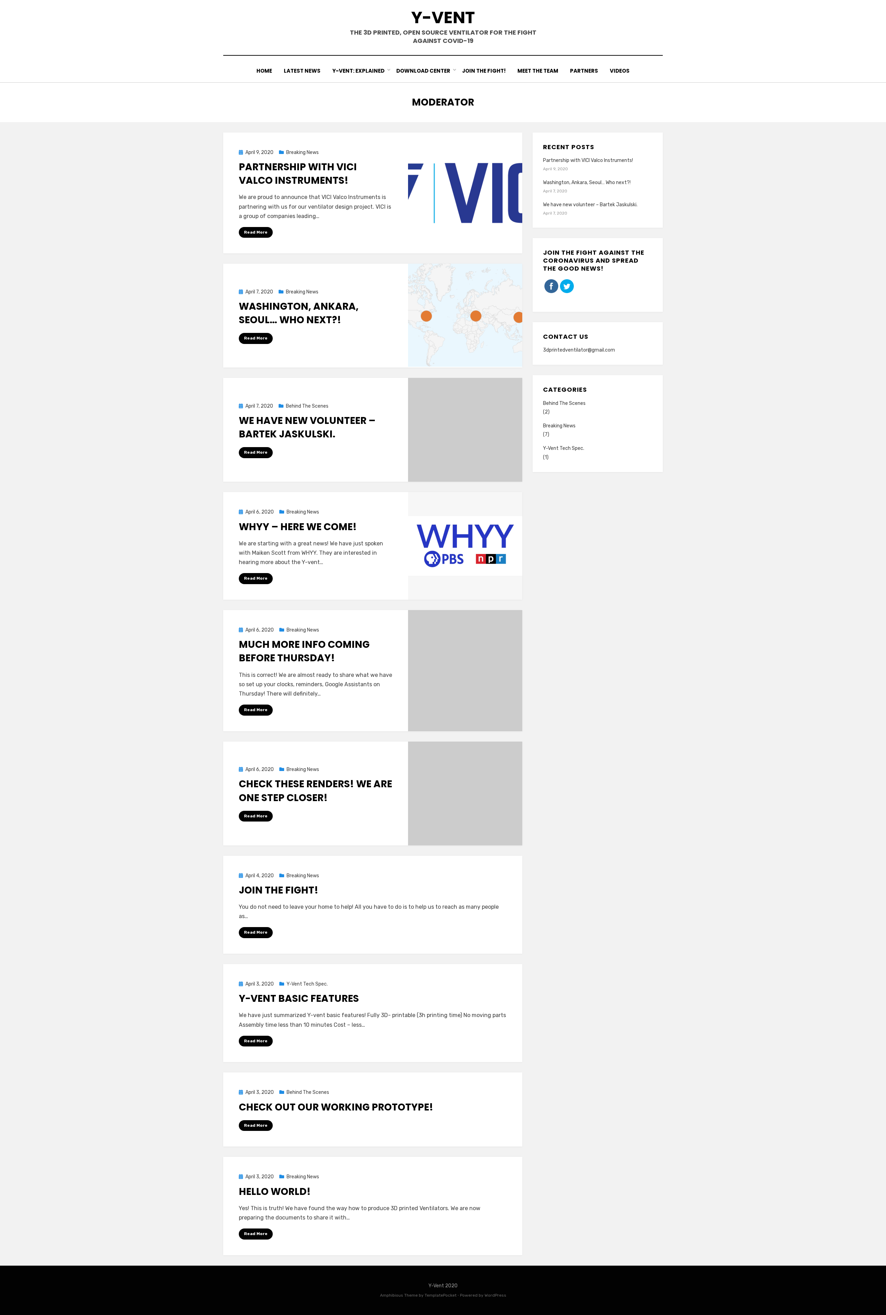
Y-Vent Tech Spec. (307, 984)
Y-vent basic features (299, 998)
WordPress (495, 1295)
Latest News (302, 70)
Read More (256, 232)
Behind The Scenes (307, 406)
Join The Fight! (484, 70)
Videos (620, 70)
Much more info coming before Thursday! (304, 651)
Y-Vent (443, 17)
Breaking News (302, 152)
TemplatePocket (440, 1295)
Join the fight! (278, 890)
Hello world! (275, 1191)
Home (264, 70)
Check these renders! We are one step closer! (315, 790)
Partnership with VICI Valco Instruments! (298, 173)
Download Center (423, 70)
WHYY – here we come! (298, 527)
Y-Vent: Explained (358, 70)
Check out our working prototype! (336, 1107)
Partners (584, 70)
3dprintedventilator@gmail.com (579, 350)
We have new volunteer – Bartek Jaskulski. (307, 427)
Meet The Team (537, 70)
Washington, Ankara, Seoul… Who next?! (299, 313)
